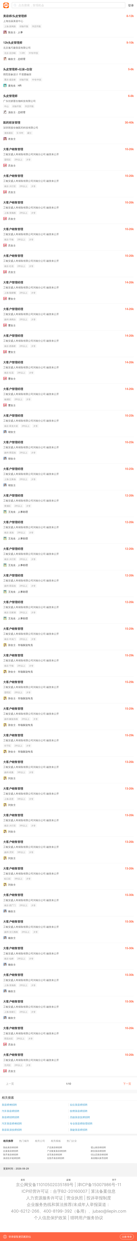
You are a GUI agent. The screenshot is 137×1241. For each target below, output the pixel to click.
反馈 (68, 1179)
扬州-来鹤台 (10, 319)
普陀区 (7, 159)
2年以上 (18, 159)
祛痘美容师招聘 (78, 1104)
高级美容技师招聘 (80, 1117)
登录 (131, 5)
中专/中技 (33, 52)
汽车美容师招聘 (10, 1111)
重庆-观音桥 (10, 79)
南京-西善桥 (10, 345)
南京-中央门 (10, 638)
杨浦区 (7, 399)
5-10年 (20, 132)
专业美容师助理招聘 (81, 1123)
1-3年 (22, 52)
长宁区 (7, 745)
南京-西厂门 (10, 905)
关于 (114, 1179)
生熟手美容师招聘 (55, 1157)
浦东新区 (8, 132)
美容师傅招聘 (9, 1104)
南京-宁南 (9, 239)
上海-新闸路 (10, 26)
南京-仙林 (9, 958)
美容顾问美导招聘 (99, 1157)
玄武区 (7, 1064)
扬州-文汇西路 (11, 931)
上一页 (10, 1083)
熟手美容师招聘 (10, 1154)
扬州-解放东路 (11, 718)
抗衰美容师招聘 (10, 1150)
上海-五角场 (10, 479)
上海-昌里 (9, 798)
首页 (23, 1179)
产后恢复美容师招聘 (56, 1150)
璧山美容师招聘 (98, 1147)
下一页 (127, 1083)
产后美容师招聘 (54, 1147)
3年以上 (21, 772)
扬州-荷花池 (10, 452)
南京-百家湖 (10, 612)
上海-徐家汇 (10, 1011)
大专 (28, 159)
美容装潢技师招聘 (12, 1129)
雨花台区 (8, 1038)
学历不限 (36, 26)
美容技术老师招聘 (11, 1157)
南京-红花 (9, 265)
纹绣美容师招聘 (78, 1111)
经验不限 (24, 26)
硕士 (29, 132)
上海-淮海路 (10, 212)
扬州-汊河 (9, 852)
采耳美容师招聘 (54, 1154)
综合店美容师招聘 (99, 1154)
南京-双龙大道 (11, 425)
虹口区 (7, 878)
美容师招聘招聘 (10, 1117)
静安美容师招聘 (98, 1150)
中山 (6, 106)
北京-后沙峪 (10, 52)
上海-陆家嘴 (10, 292)
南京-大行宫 (10, 186)
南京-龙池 (9, 532)
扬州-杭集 (9, 772)
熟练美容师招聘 (10, 1147)
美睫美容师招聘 (78, 1129)
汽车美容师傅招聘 (12, 1123)
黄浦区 (7, 505)
